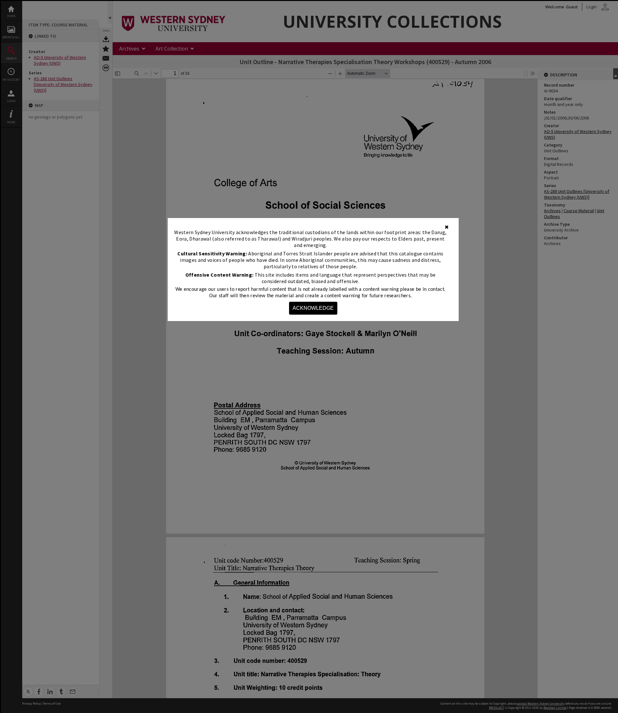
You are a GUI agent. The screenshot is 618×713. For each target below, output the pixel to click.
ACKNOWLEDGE (313, 308)
